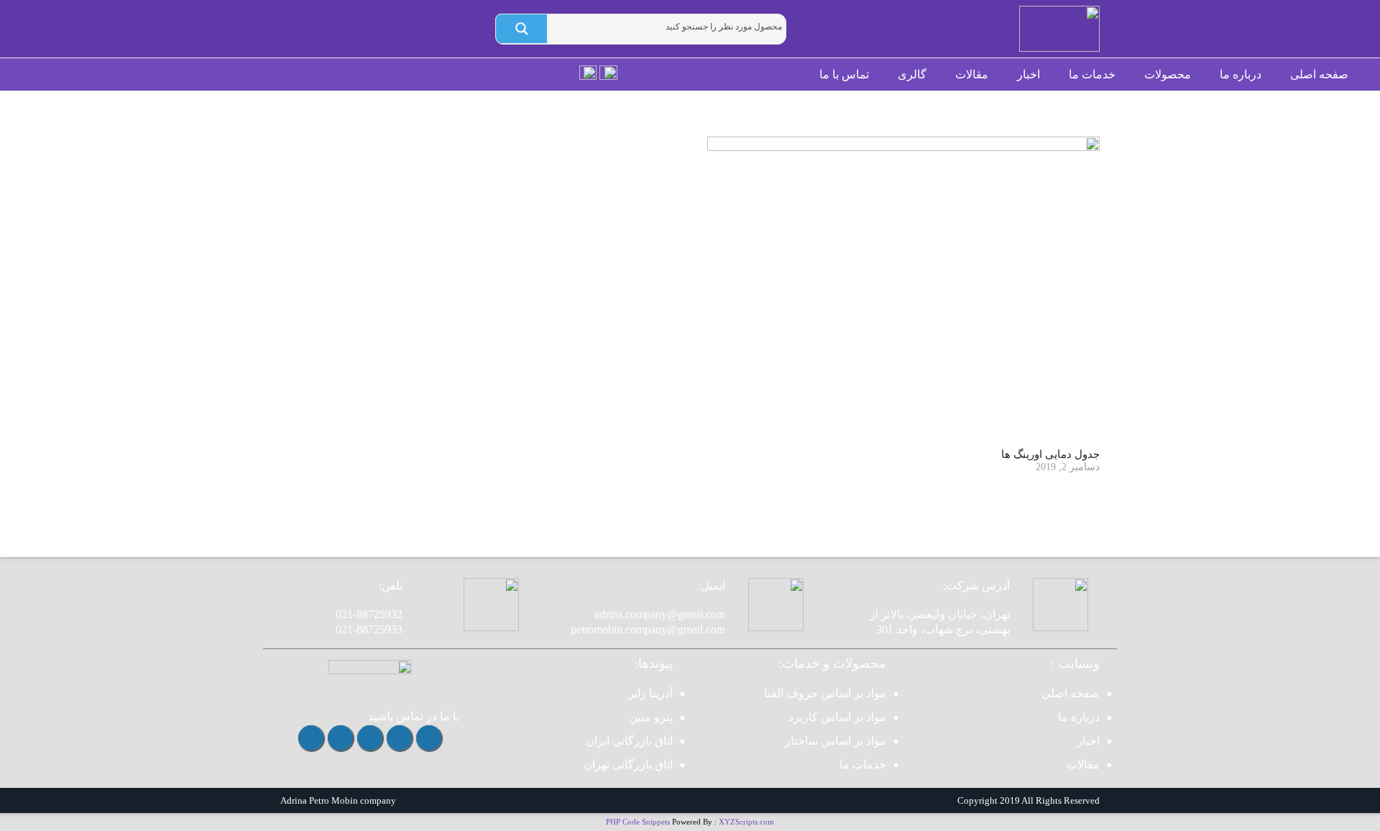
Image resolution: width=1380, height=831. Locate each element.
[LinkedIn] (310, 737)
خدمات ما (863, 764)
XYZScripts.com (746, 821)
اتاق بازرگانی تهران (628, 764)
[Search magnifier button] (521, 28)
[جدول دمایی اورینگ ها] (903, 290)
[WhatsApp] (369, 737)
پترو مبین (651, 717)
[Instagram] (428, 737)
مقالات (1083, 764)
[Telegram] (399, 737)
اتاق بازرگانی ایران (629, 741)
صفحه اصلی (1070, 693)
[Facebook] (340, 737)
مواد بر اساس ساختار (835, 741)
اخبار (1088, 741)
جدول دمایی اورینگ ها (1050, 454)
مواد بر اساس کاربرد (837, 717)
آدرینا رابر (650, 693)
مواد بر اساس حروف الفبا (825, 693)
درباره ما (1079, 717)
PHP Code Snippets (638, 821)
